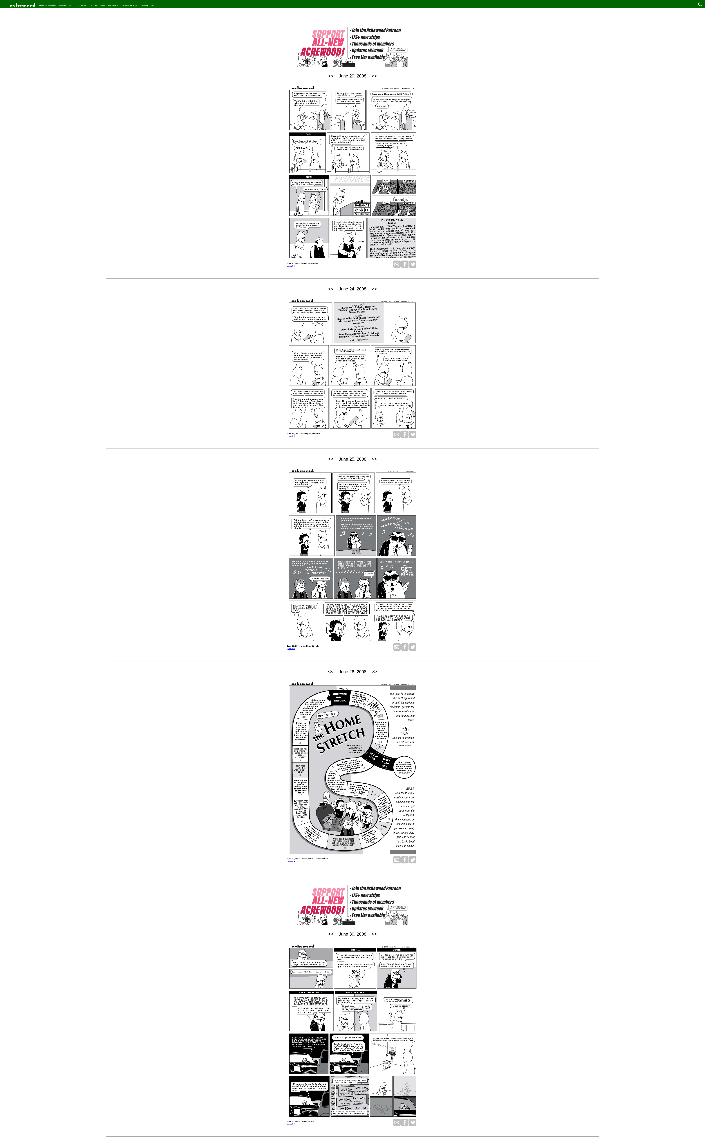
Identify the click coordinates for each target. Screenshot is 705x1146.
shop (71, 5)
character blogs (130, 5)
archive (94, 5)
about (102, 5)
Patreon (62, 5)
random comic (148, 5)
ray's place (113, 5)
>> (374, 76)
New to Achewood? (47, 5)
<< (331, 76)
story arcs (83, 5)
